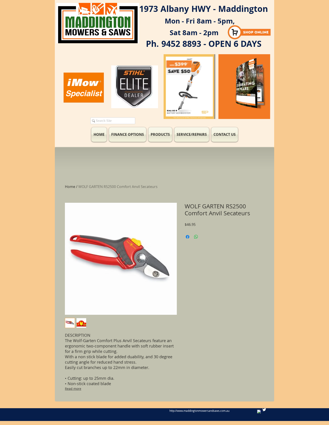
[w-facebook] (259, 412)
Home (70, 186)
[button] (209, 114)
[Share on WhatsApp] (196, 236)
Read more (73, 388)
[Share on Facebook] (187, 236)
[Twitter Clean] (264, 410)
